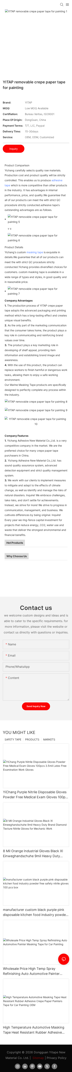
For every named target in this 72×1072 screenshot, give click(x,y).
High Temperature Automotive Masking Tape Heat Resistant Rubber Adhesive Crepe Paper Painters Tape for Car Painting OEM (33, 1030)
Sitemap (38, 1058)
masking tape (35, 252)
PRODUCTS (32, 739)
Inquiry (13, 148)
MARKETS (49, 739)
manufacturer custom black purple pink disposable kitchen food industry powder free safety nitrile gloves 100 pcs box (35, 912)
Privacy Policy (56, 1058)
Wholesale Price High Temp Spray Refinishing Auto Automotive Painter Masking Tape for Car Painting (31, 971)
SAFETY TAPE (13, 739)
